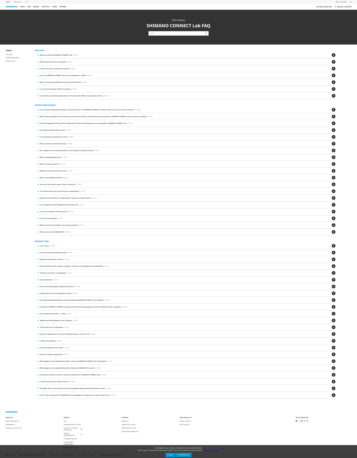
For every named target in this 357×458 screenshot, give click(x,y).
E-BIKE (54, 7)
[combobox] (178, 33)
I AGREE (170, 455)
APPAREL (63, 7)
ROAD (22, 7)
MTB (29, 7)
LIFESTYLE (45, 7)
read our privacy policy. (211, 450)
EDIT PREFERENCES (183, 455)
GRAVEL (36, 7)
